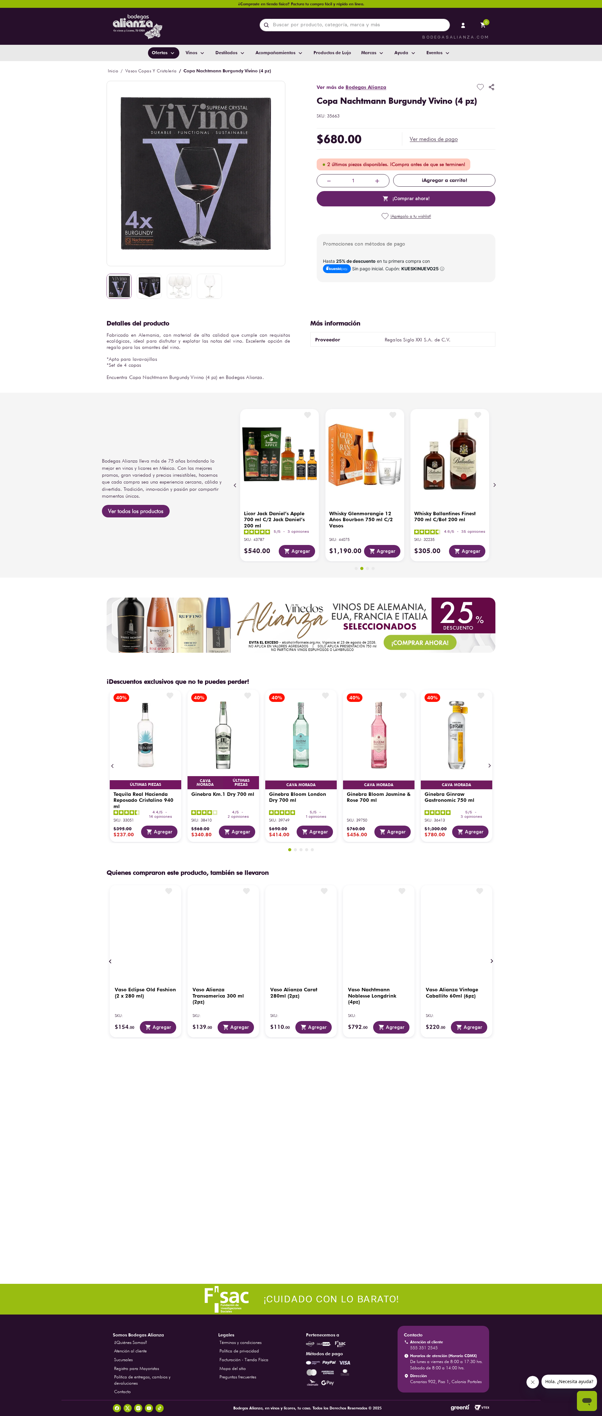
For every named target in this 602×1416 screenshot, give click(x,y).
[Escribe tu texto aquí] (301, 1300)
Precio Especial (301, 784)
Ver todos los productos (135, 511)
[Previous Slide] (235, 485)
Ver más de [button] (351, 87)
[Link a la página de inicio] (113, 70)
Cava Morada (145, 784)
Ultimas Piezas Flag (241, 782)
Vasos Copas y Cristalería (151, 70)
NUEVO (456, 784)
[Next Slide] (494, 485)
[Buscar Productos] (268, 25)
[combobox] (355, 25)
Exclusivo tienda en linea (360, 780)
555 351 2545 (424, 1347)
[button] (434, 139)
